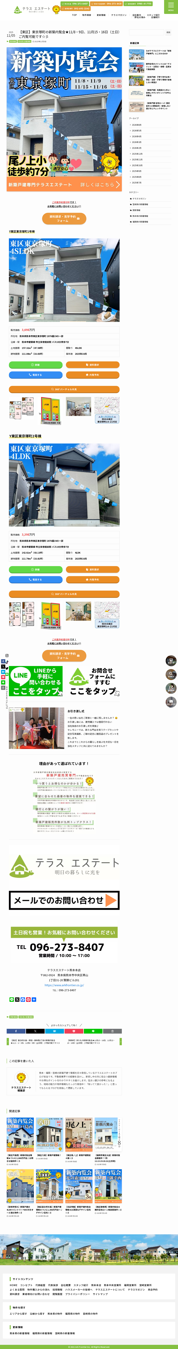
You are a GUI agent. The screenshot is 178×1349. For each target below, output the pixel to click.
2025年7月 (136, 182)
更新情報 (101, 14)
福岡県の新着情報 (140, 221)
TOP (74, 14)
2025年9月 (136, 171)
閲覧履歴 (57, 1294)
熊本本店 (96, 1285)
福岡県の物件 (72, 1313)
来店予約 (153, 1289)
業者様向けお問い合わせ (36, 1294)
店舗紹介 (155, 17)
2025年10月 (137, 165)
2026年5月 (136, 130)
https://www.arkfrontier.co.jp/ (64, 985)
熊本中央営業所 (112, 1285)
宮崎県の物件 (90, 1313)
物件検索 (86, 14)
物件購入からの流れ (38, 1289)
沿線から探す (37, 1313)
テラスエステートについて (110, 1289)
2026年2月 (136, 148)
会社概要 (66, 1285)
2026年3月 (136, 142)
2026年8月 (136, 124)
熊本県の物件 (55, 1313)
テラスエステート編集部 (21, 1089)
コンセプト (26, 1285)
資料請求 (15, 1294)
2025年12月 (137, 153)
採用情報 (57, 1289)
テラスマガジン (119, 14)
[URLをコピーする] (112, 1031)
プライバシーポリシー (77, 1294)
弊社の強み (139, 17)
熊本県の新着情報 (24, 41)
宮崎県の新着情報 (140, 204)
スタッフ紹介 (153, 14)
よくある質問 (17, 1289)
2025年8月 (136, 176)
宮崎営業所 (145, 1285)
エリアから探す (18, 1313)
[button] (16, 1031)
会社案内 (136, 14)
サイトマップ (100, 1294)
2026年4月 (136, 136)
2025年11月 (137, 159)
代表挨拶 (53, 1285)
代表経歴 (40, 1285)
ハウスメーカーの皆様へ (78, 1289)
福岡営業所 (130, 1285)
